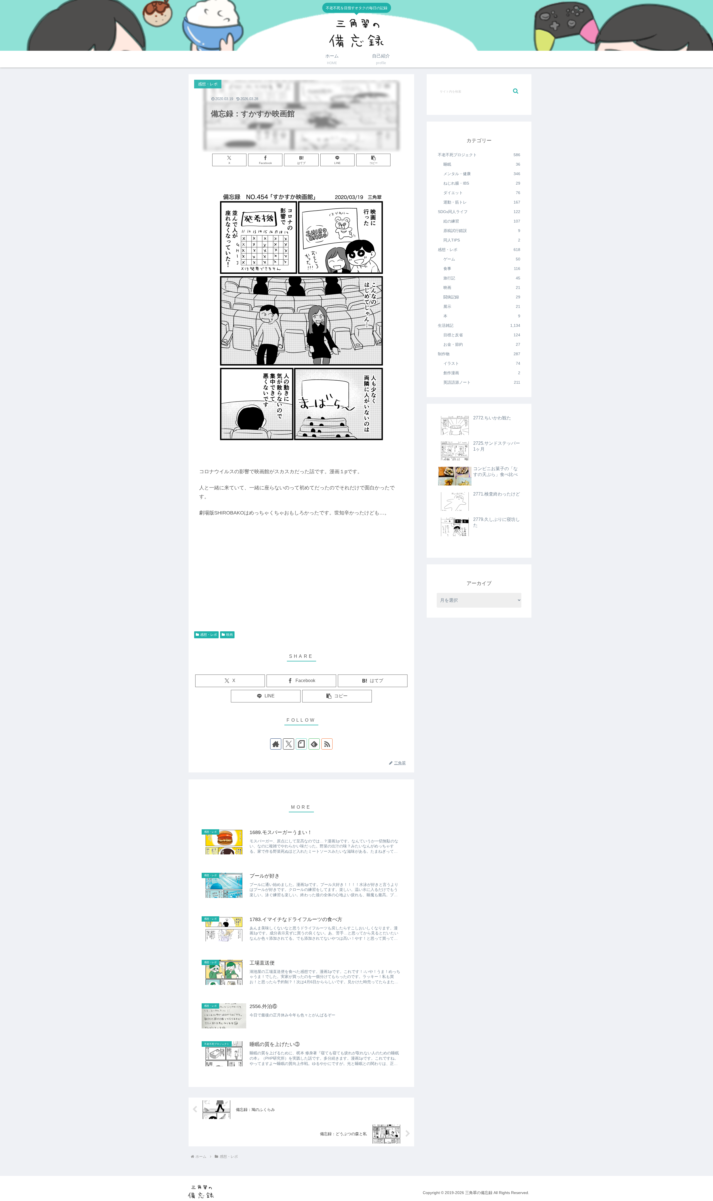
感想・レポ (208, 635)
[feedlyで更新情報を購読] (314, 744)
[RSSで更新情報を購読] (327, 744)
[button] (373, 160)
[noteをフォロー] (301, 744)
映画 (229, 635)
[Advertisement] (301, 583)
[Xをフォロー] (288, 744)
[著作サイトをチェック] (275, 744)
